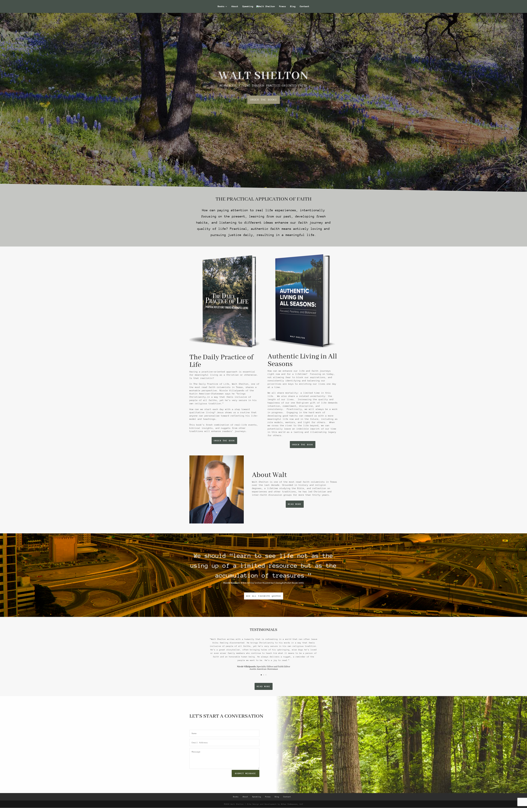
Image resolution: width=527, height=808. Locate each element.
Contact (304, 6)
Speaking (247, 6)
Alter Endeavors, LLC (292, 804)
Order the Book (224, 440)
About (234, 6)
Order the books (263, 99)
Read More (295, 504)
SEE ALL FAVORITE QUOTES (263, 596)
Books (221, 6)
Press (282, 6)
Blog (293, 6)
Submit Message (245, 773)
